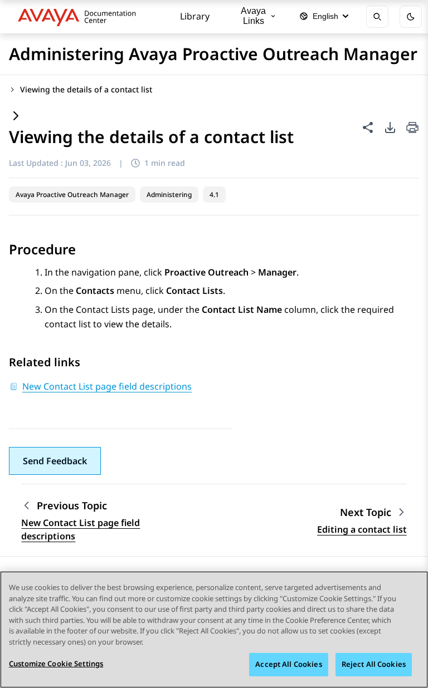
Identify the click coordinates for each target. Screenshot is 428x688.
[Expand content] (15, 116)
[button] (55, 461)
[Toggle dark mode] (411, 17)
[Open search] (377, 17)
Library (195, 16)
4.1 (214, 194)
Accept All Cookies (288, 664)
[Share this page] (367, 127)
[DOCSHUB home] (80, 17)
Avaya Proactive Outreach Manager (72, 194)
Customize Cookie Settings (56, 663)
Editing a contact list (362, 529)
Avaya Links (253, 16)
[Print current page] (412, 128)
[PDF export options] (390, 127)
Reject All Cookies (374, 664)
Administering (169, 194)
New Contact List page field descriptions (80, 529)
